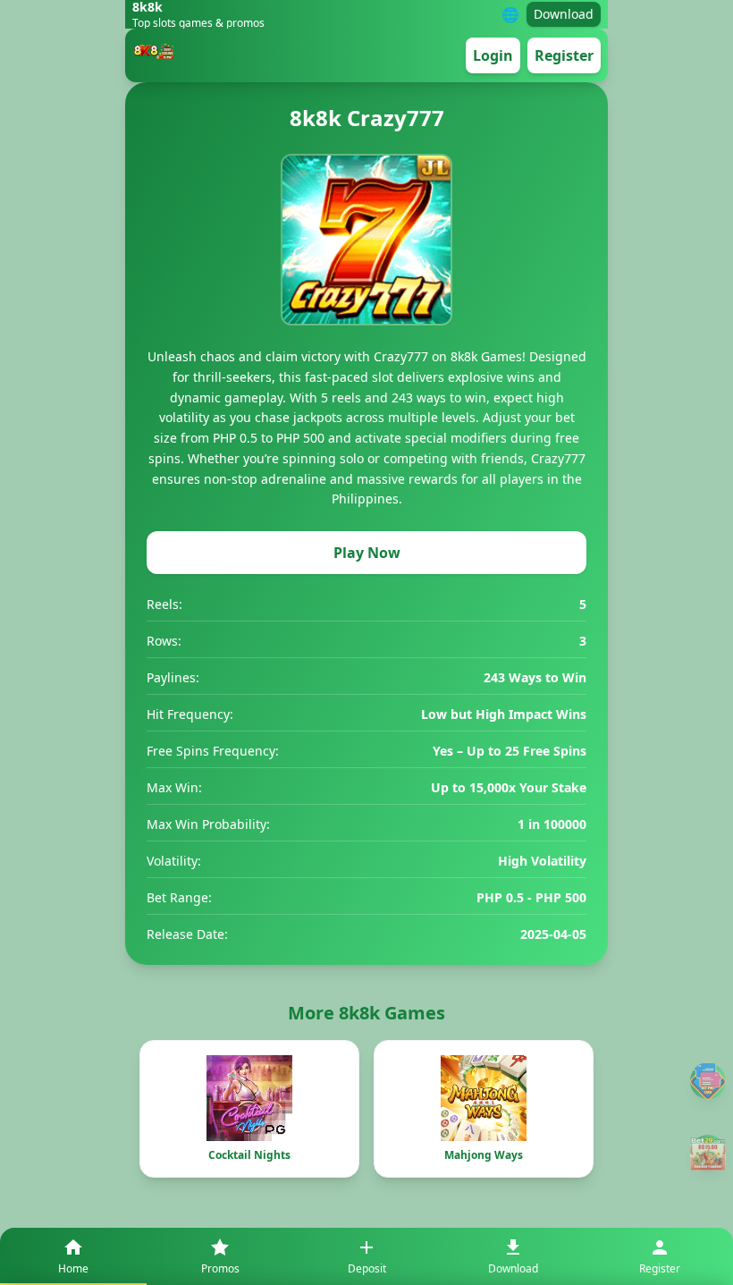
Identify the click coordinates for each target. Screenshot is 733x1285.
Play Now (366, 552)
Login (493, 55)
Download (564, 13)
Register (564, 55)
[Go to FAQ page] (708, 1080)
